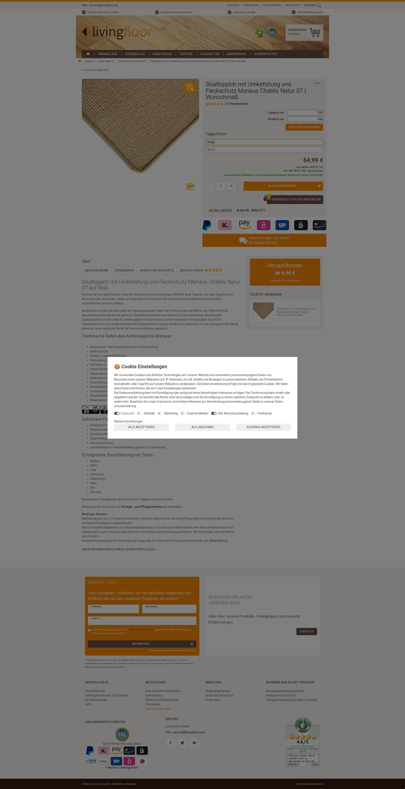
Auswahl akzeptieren (263, 427)
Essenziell (127, 413)
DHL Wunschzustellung (233, 413)
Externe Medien (197, 413)
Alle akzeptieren (141, 427)
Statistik (149, 413)
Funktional (264, 413)
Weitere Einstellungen (128, 421)
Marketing (171, 413)
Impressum (164, 401)
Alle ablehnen (202, 427)
